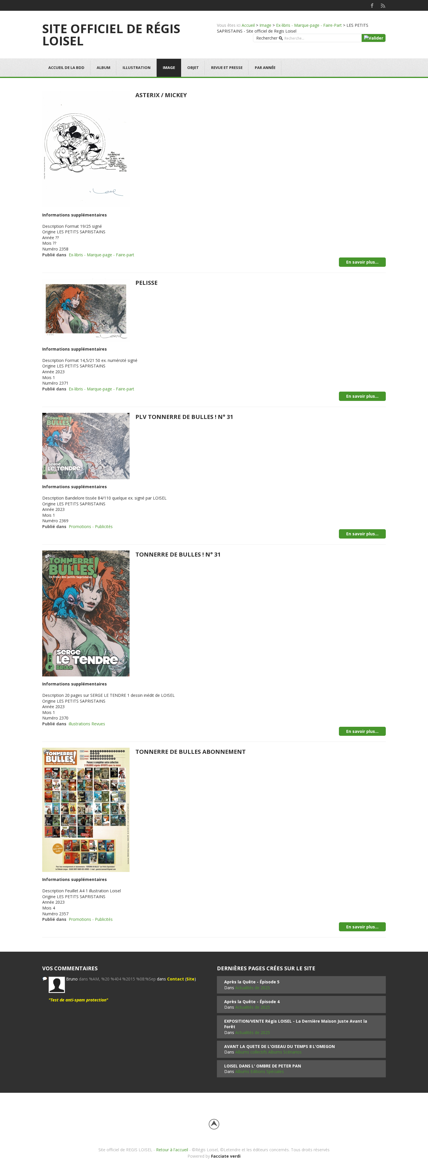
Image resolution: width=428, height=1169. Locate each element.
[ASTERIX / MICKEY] (86, 148)
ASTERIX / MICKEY (161, 95)
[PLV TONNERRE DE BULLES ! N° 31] (86, 445)
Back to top (214, 1124)
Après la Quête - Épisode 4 (252, 1001)
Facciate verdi (225, 1156)
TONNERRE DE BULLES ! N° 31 (178, 554)
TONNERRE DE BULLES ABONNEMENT (190, 752)
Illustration (137, 67)
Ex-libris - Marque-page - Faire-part (101, 254)
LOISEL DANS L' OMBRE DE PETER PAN (262, 1066)
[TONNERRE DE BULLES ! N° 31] (86, 613)
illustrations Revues (87, 723)
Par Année (265, 67)
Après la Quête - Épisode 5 (252, 982)
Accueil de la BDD (66, 67)
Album (103, 67)
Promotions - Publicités (91, 526)
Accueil (248, 25)
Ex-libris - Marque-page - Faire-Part (309, 25)
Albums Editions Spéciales (259, 1071)
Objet (193, 67)
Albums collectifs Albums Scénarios (268, 1052)
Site (190, 979)
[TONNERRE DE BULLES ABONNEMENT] (86, 809)
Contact (175, 979)
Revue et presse (227, 67)
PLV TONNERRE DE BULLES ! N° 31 (184, 417)
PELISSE (146, 283)
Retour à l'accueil (172, 1149)
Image (265, 25)
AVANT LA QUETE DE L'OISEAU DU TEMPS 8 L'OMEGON (279, 1046)
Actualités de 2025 (252, 987)
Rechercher (266, 38)
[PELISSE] (86, 309)
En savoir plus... (362, 262)
